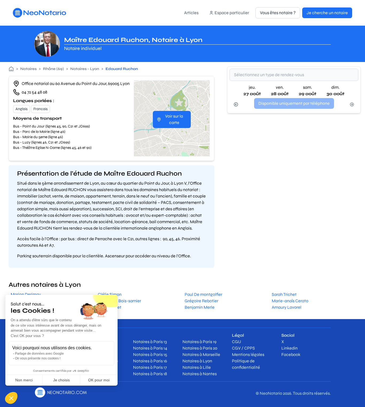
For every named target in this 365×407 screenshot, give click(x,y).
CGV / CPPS (243, 348)
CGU (236, 341)
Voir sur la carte (174, 119)
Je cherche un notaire (327, 12)
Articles (191, 12)
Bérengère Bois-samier (119, 300)
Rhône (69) (53, 69)
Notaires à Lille (197, 367)
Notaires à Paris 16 (150, 360)
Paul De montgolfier (203, 294)
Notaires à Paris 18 (150, 373)
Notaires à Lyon (197, 360)
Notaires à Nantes (200, 373)
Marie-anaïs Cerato (290, 300)
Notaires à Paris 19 (199, 341)
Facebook (290, 354)
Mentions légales (248, 354)
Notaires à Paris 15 (150, 354)
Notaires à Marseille (201, 354)
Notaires (28, 69)
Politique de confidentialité (246, 364)
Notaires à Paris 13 (150, 341)
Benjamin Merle (200, 307)
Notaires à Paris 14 (150, 348)
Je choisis (61, 380)
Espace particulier (232, 12)
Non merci (24, 380)
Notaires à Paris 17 (150, 367)
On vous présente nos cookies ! (37, 358)
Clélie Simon (110, 294)
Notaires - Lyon (84, 69)
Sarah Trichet (284, 294)
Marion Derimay (26, 294)
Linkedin (289, 348)
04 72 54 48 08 (34, 92)
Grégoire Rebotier (201, 300)
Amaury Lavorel (286, 307)
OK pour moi (99, 380)
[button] (11, 398)
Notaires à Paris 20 (200, 348)
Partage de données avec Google (39, 353)
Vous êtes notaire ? (278, 12)
